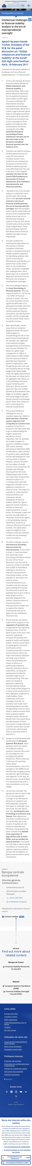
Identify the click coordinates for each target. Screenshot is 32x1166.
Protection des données (12, 1061)
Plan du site (9, 1079)
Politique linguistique (12, 1075)
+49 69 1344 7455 (16, 898)
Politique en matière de (15, 1069)
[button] (28, 2)
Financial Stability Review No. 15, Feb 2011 (17, 968)
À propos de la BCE (11, 1014)
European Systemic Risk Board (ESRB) (17, 987)
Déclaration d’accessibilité (13, 1072)
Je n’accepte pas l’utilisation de (17, 1162)
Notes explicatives (10, 1020)
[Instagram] (16, 1092)
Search (22, 5)
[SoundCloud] (26, 1092)
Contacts (7, 1027)
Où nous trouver (10, 1030)
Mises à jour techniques (12, 1046)
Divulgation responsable (13, 1049)
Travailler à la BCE (10, 1017)
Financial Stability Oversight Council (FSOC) (17, 993)
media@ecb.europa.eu (18, 902)
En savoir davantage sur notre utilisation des (17, 1151)
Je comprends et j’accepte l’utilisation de (19, 1157)
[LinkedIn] (11, 1092)
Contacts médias (11, 917)
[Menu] (28, 5)
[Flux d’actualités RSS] (16, 1096)
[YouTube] (21, 1092)
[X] (7, 1092)
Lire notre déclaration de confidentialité (17, 1147)
